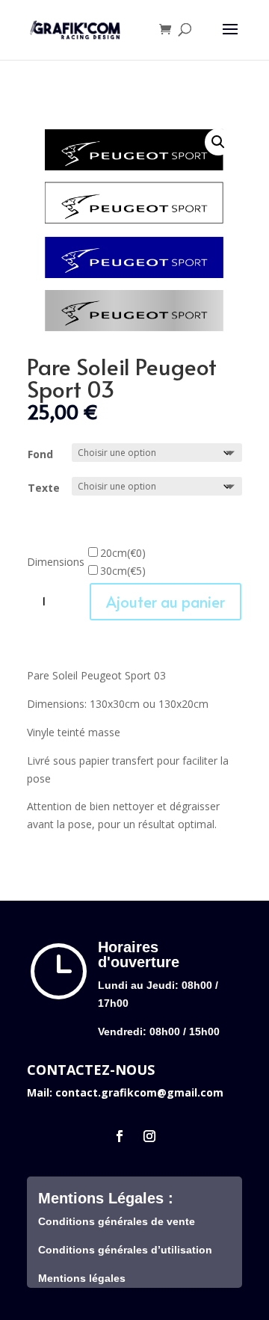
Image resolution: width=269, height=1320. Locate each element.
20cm (123, 553)
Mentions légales (82, 1278)
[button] (218, 142)
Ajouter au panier (165, 601)
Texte (44, 488)
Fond (40, 454)
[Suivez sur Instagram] (149, 1136)
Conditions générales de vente (116, 1221)
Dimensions (55, 562)
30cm (123, 571)
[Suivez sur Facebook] (120, 1136)
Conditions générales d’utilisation (125, 1250)
